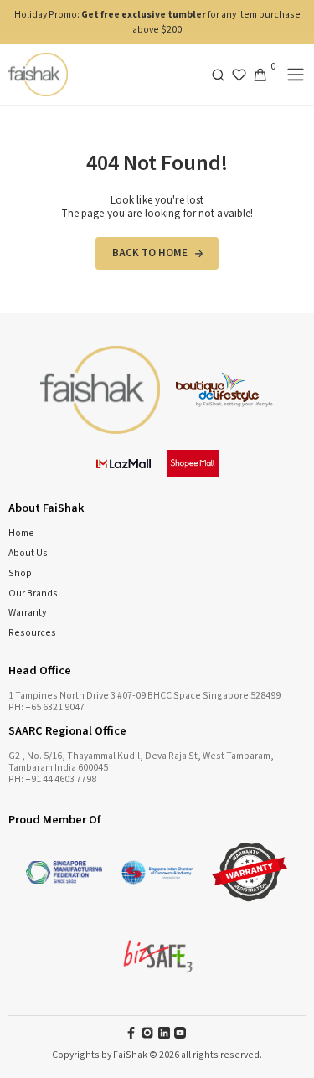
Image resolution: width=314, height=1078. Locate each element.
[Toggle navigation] (296, 74)
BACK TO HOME (150, 252)
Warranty (27, 613)
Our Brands (33, 593)
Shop (20, 573)
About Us (28, 553)
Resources (32, 633)
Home (21, 533)
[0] (260, 75)
